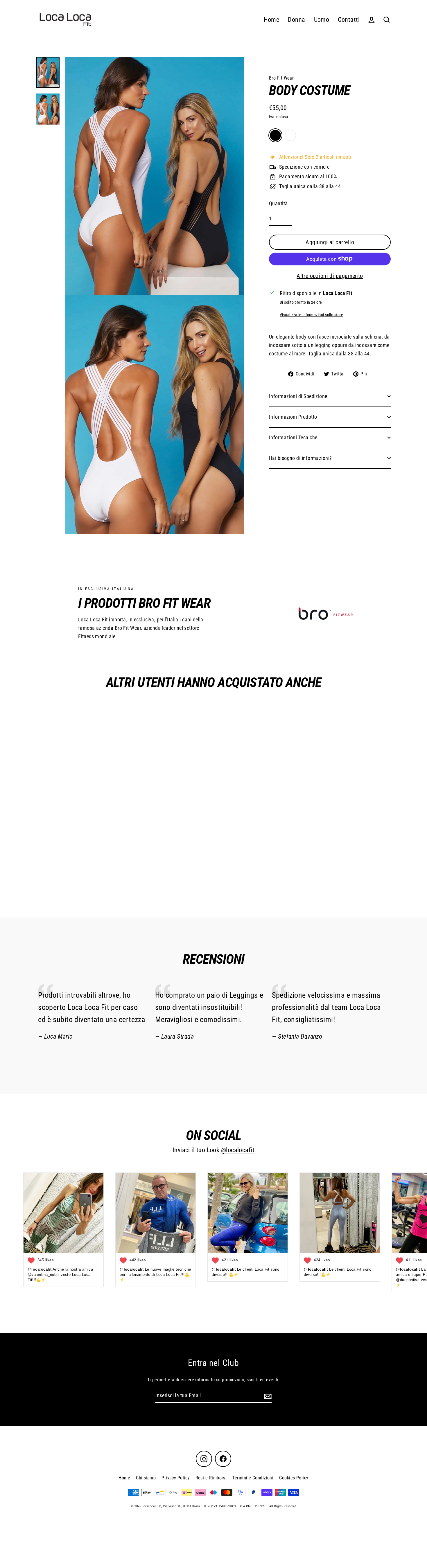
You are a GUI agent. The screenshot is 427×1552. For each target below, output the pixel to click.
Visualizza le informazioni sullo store (311, 314)
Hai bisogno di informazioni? (300, 458)
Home (271, 19)
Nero (275, 135)
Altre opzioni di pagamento (330, 275)
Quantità (278, 203)
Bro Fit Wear (281, 78)
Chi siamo (146, 1478)
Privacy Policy (175, 1478)
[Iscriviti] (267, 1396)
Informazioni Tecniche (293, 437)
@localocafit (237, 1150)
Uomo (321, 19)
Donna (296, 19)
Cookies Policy (293, 1478)
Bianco (290, 135)
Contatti (349, 19)
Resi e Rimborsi (211, 1478)
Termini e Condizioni (252, 1478)
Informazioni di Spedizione (298, 396)
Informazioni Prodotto (293, 416)
